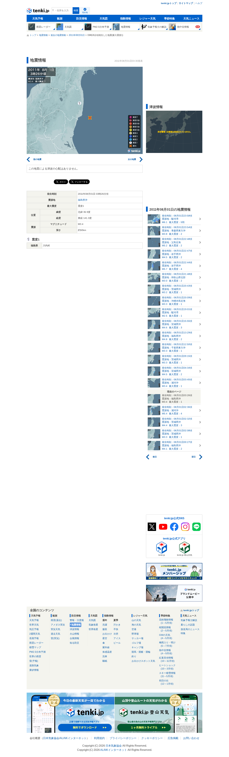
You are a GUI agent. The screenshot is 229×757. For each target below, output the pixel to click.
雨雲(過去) (56, 620)
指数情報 (125, 18)
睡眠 (104, 661)
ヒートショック (167, 667)
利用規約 (99, 738)
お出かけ (107, 633)
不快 (115, 629)
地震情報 (76, 624)
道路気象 (34, 665)
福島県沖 (82, 200)
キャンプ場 (137, 647)
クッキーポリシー (152, 738)
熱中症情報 (165, 652)
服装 (104, 629)
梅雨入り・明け (167, 644)
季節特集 (169, 18)
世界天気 (34, 624)
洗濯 (104, 624)
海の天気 (136, 624)
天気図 (104, 18)
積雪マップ (35, 647)
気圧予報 (34, 629)
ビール (117, 642)
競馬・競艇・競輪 (141, 652)
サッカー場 (137, 638)
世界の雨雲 (35, 656)
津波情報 (74, 629)
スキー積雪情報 (167, 675)
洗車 (104, 656)
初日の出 (166, 682)
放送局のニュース (190, 629)
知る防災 (74, 642)
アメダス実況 (58, 624)
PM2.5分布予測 (37, 652)
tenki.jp (38, 11)
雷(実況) (55, 638)
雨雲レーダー (36, 642)
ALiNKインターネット (73, 738)
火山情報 (74, 633)
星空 (104, 638)
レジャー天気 (147, 18)
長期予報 (34, 638)
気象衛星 (93, 624)
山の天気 (136, 620)
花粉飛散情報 (166, 621)
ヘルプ (198, 3)
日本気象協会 (51, 738)
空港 (134, 629)
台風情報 (74, 638)
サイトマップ (186, 3)
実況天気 (55, 629)
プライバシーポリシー (123, 738)
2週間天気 (34, 633)
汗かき (117, 624)
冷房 (115, 633)
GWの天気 (165, 636)
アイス (117, 638)
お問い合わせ (191, 738)
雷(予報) (33, 661)
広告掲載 (173, 738)
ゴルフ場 (136, 642)
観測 (59, 18)
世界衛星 (93, 629)
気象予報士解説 (189, 620)
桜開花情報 (165, 629)
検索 (76, 10)
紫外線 (105, 647)
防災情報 (81, 18)
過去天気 (55, 633)
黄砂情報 (34, 670)
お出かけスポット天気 (143, 661)
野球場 (135, 633)
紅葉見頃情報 (167, 659)
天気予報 (37, 18)
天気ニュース (191, 18)
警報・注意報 (77, 620)
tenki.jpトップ (169, 3)
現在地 (85, 12)
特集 (183, 633)
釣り (134, 656)
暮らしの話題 (188, 624)
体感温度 (107, 652)
